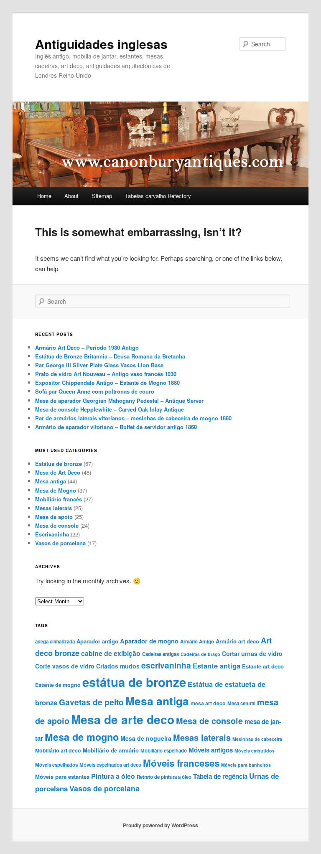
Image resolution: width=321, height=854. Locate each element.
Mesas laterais (53, 508)
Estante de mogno (58, 685)
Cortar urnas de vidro (252, 653)
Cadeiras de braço (200, 654)
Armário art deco (237, 641)
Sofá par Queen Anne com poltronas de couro (94, 391)
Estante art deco (263, 666)
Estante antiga (216, 666)
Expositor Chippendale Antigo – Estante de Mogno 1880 (107, 382)
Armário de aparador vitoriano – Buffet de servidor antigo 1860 (116, 427)
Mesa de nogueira (145, 738)
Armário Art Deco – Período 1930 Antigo (87, 347)
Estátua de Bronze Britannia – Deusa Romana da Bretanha (110, 356)
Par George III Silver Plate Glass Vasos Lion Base (99, 365)
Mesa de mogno (82, 737)
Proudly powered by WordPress (160, 825)
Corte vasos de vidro (64, 666)
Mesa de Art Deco (57, 472)
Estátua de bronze (58, 464)
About (71, 196)
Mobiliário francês (58, 499)
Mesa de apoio (54, 517)
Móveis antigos (211, 750)
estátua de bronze (134, 682)
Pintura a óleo (113, 776)
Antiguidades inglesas (101, 44)
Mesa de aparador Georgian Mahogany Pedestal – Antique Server (119, 400)
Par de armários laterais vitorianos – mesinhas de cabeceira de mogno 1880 (133, 418)
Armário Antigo (197, 641)
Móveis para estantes (62, 776)
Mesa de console (57, 525)
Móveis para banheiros (246, 765)
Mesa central (241, 703)
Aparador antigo (97, 641)
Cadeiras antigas (160, 654)
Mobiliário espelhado (163, 750)
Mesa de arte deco (122, 719)
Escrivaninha (52, 534)
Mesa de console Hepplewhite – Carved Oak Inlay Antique (109, 409)
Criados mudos (118, 666)
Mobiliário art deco (58, 750)
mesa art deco (208, 703)
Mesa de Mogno (55, 490)
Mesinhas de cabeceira (257, 739)
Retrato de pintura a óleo (164, 776)
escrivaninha (166, 665)
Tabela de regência (220, 776)
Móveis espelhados (56, 764)
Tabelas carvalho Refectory (158, 196)
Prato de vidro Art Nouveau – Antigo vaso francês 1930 (105, 374)
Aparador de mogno (149, 641)
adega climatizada (55, 641)
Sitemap (102, 196)
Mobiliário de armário (111, 750)
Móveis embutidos (254, 750)
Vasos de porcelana (60, 543)
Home (44, 196)
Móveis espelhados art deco (110, 764)
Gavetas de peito (91, 702)
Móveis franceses (181, 763)
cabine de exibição (110, 653)
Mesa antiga (50, 481)
